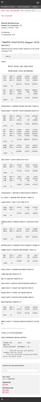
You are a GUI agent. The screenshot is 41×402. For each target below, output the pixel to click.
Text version (5, 16)
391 (20, 25)
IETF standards (15, 10)
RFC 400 (5, 384)
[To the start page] (5, 399)
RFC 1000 (6, 390)
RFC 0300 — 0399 (30, 10)
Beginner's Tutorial (8, 7)
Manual (35, 7)
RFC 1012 (6, 392)
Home (3, 10)
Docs (7, 10)
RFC (22, 10)
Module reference (24, 7)
